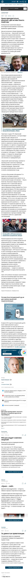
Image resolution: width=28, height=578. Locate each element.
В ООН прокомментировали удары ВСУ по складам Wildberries (15, 401)
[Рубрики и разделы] (25, 2)
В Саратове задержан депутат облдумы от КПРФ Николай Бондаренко (15, 391)
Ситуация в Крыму (4, 12)
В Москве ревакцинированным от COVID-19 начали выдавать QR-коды (13, 426)
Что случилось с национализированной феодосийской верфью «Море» (13, 129)
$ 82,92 (6, 4)
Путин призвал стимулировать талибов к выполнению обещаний (13, 420)
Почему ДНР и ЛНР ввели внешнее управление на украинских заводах (12, 234)
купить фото (20, 72)
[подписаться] (11, 379)
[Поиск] (23, 2)
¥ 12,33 (14, 4)
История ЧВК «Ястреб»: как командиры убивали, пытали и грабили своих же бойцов (14, 396)
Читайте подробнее (20, 346)
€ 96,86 (10, 4)
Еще (2, 428)
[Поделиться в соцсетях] (25, 435)
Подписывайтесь (7, 354)
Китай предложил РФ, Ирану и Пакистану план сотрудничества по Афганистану (13, 422)
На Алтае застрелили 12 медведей (11, 405)
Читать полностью (14, 472)
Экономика (3, 542)
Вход (21, 1)
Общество (3, 495)
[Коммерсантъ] (2, 2)
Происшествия (4, 431)
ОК (25, 8)
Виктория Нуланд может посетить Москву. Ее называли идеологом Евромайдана (11, 413)
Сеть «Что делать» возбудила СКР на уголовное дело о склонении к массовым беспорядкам (14, 417)
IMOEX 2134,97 (19, 4)
